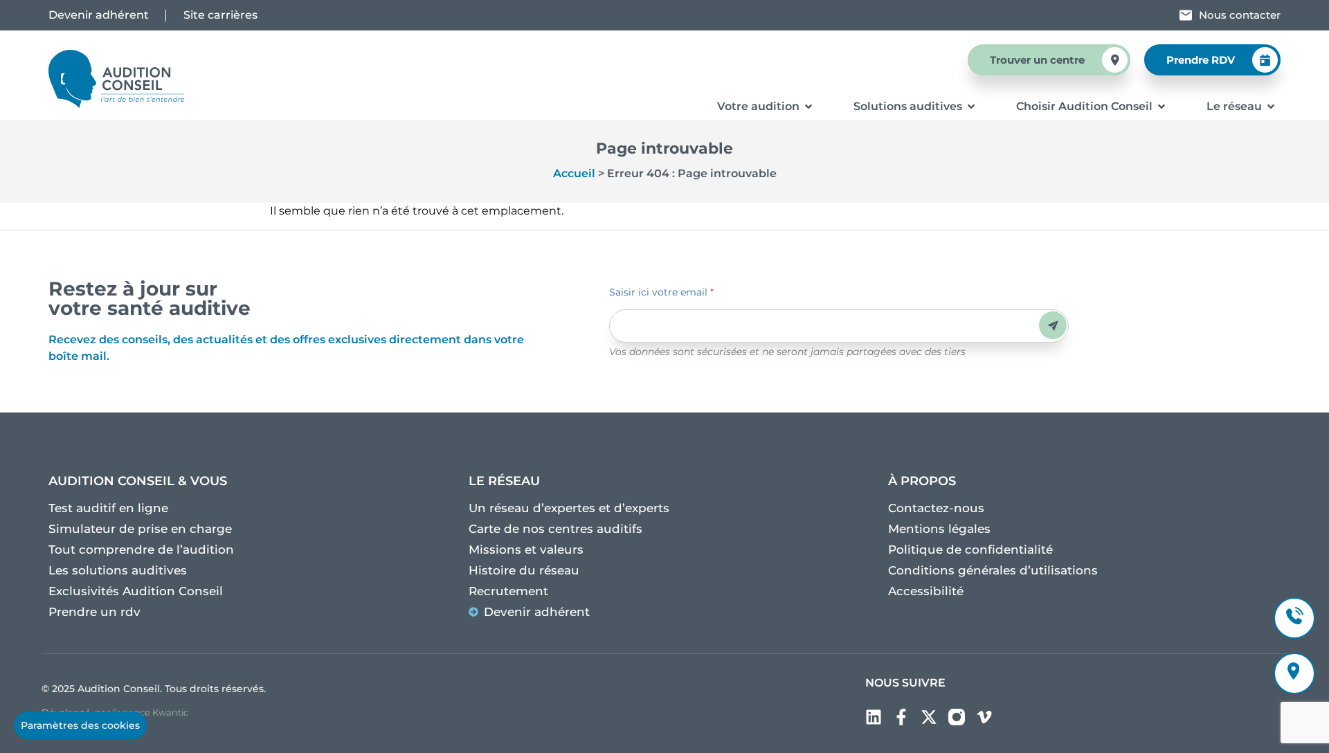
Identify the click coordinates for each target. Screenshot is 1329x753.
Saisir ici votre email (661, 292)
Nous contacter (1240, 14)
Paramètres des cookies (80, 725)
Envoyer (1053, 325)
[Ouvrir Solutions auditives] (971, 106)
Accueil (574, 173)
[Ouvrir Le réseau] (1270, 106)
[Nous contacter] (1185, 15)
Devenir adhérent (98, 14)
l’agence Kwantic (150, 712)
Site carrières (220, 14)
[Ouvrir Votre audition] (808, 106)
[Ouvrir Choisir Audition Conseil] (1161, 106)
